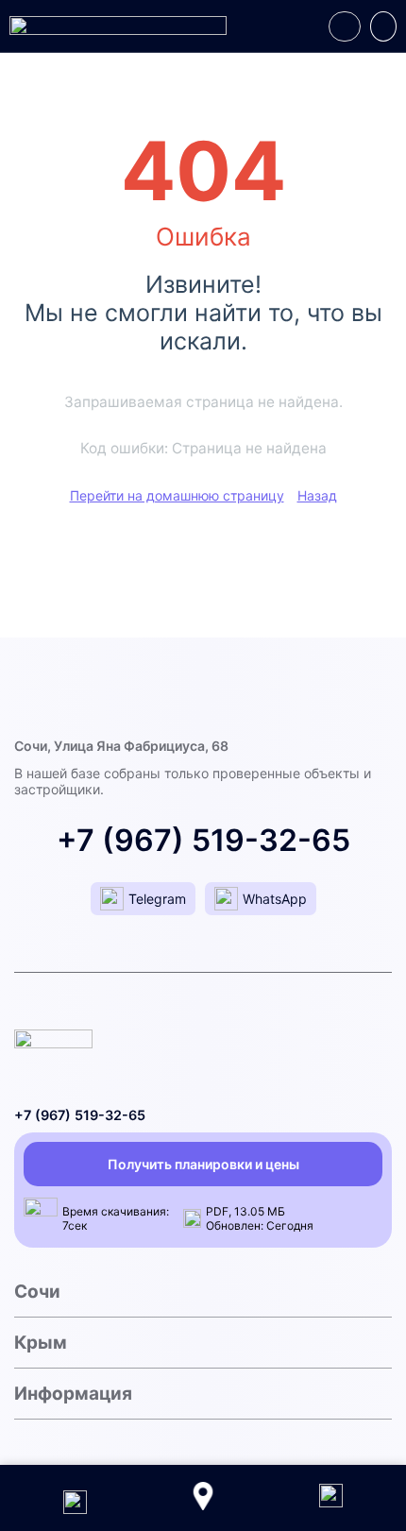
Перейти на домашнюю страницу (177, 495)
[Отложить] (345, 26)
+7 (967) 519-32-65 (203, 840)
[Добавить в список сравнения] (383, 26)
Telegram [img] (157, 899)
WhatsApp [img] (275, 899)
